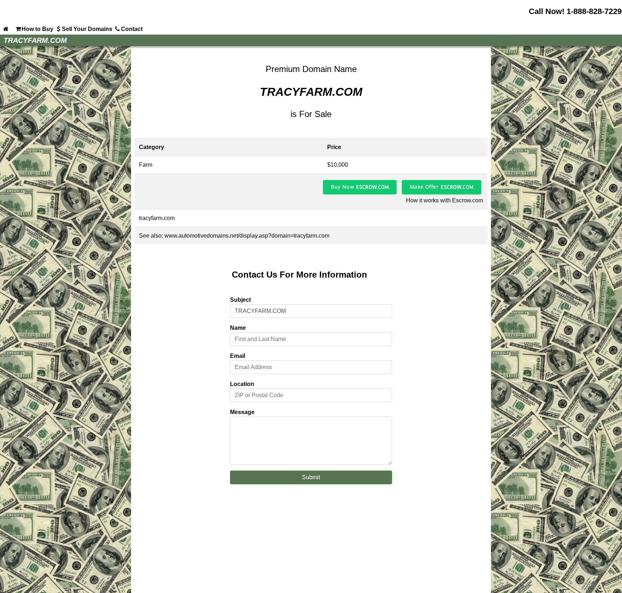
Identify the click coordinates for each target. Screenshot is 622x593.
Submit (311, 477)
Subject (240, 300)
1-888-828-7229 (594, 11)
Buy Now (342, 186)
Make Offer (424, 186)
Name (238, 328)
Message (242, 412)
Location (242, 384)
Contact (132, 29)
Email (237, 356)
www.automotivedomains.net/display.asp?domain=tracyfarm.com (246, 236)
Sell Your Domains (87, 29)
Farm (145, 165)
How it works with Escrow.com (444, 200)
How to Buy (37, 29)
